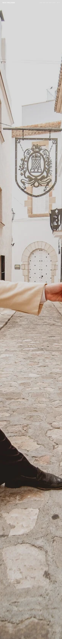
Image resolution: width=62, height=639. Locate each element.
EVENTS (50, 2)
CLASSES (40, 2)
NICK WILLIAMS (8, 2)
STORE (47, 2)
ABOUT (44, 2)
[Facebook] (59, 2)
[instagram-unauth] (57, 2)
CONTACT (54, 2)
